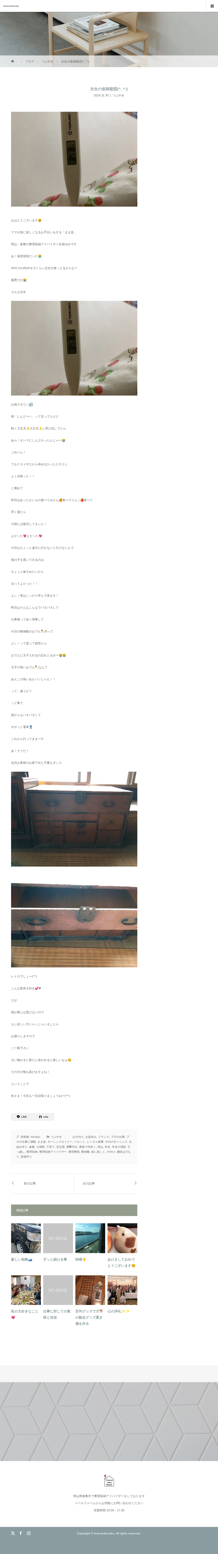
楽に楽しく (98, 1151)
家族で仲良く (87, 1146)
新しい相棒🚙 (21, 1259)
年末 (107, 1146)
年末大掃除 (119, 1146)
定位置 (60, 1146)
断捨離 (85, 1151)
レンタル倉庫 (95, 1141)
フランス (103, 1136)
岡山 (100, 1146)
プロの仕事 (118, 1136)
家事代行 (71, 1146)
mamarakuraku (11, 5)
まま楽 (41, 1141)
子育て (50, 1146)
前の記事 (30, 1183)
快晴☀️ (80, 1259)
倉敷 (32, 1146)
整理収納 (31, 1151)
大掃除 (40, 1146)
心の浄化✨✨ (119, 1311)
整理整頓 (74, 1151)
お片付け (78, 1136)
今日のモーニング (116, 1141)
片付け (111, 1151)
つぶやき (118, 95)
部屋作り (26, 1156)
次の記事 (89, 1183)
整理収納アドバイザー (53, 1151)
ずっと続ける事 (55, 1259)
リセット (79, 1141)
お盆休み (90, 1136)
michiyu (35, 1136)
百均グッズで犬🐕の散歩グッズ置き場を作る (89, 1317)
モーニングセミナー (59, 1141)
